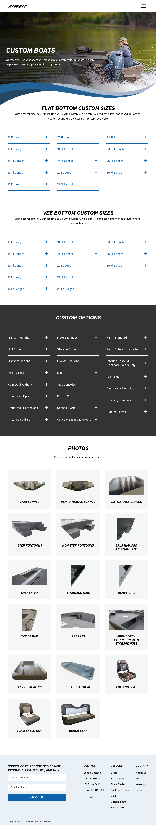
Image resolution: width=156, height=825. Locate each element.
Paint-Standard (116, 338)
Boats (114, 773)
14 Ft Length (16, 161)
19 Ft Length (65, 161)
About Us (141, 773)
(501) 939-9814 (92, 778)
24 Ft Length (115, 149)
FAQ (138, 778)
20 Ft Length (65, 173)
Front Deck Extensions (23, 408)
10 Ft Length (16, 138)
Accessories (117, 778)
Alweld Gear (117, 807)
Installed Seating (19, 420)
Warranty (141, 784)
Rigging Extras (116, 412)
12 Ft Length (16, 149)
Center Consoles (68, 396)
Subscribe (37, 797)
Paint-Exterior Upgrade (122, 349)
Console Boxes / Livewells (74, 420)
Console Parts (66, 408)
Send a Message (92, 773)
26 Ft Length (115, 161)
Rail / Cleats (16, 373)
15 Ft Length (16, 173)
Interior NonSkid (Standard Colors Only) (121, 363)
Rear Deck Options (20, 385)
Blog (113, 796)
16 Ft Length (16, 184)
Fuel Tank (112, 377)
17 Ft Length (65, 138)
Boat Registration (120, 790)
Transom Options (19, 361)
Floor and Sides (67, 338)
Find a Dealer (118, 784)
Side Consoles (66, 385)
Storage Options (68, 349)
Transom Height (18, 338)
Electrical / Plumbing (120, 388)
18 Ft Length (65, 149)
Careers (140, 790)
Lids (60, 373)
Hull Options (16, 349)
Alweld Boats (18, 6)
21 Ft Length (65, 184)
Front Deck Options (21, 396)
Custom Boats (118, 801)
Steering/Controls (118, 400)
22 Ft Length (115, 138)
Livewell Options (68, 361)
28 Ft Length (115, 173)
